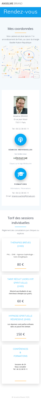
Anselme (12, 3)
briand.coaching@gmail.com (23, 196)
